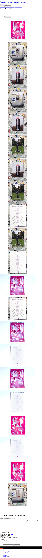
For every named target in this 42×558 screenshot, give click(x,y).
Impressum (4, 553)
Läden (21, 7)
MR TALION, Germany (13, 527)
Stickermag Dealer (6, 556)
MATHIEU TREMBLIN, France (15, 528)
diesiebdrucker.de (9, 524)
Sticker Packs (12, 7)
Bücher (1, 7)
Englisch (5, 15)
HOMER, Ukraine (33, 527)
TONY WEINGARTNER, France (32, 528)
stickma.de (14, 524)
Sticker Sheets (17, 7)
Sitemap (4, 550)
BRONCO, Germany (4, 528)
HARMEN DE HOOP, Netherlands (20, 529)
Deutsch (1, 15)
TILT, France (39, 527)
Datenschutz (5, 555)
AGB (4, 554)
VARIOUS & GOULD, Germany (23, 527)
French (8, 15)
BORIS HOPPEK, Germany (8, 529)
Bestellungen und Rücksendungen (8, 551)
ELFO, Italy (23, 528)
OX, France (6, 527)
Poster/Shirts (7, 7)
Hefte (4, 7)
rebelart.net (12, 534)
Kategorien (2, 16)
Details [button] (16, 547)
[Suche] (11, 8)
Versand (2, 539)
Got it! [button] (1, 548)
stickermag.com (7, 525)
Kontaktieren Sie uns (6, 552)
